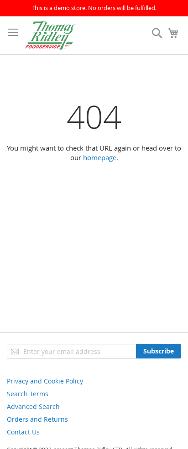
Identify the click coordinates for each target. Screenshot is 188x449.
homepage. (100, 157)
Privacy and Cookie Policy (45, 381)
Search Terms (27, 393)
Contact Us (23, 432)
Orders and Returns (37, 419)
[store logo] (50, 35)
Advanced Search (33, 406)
